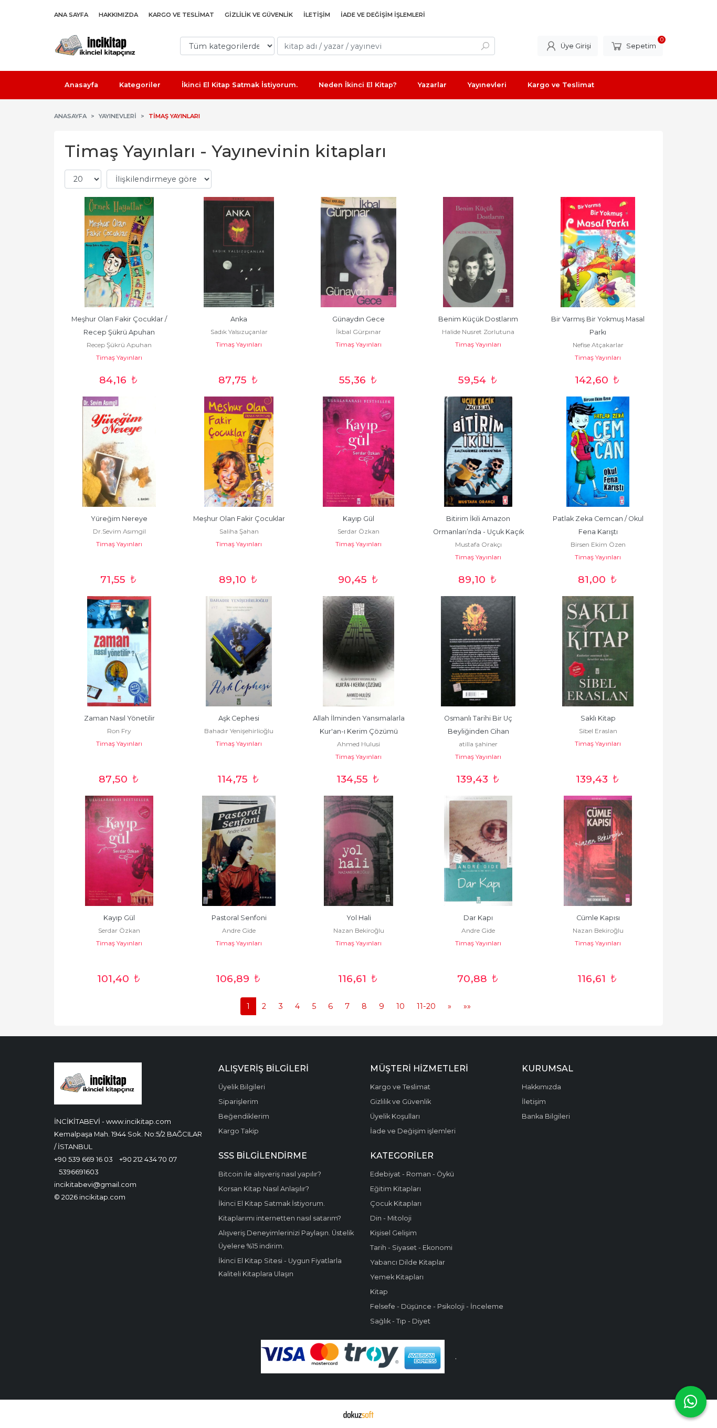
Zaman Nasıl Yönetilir (119, 718)
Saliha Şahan (239, 531)
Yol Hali (358, 918)
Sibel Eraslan (598, 731)
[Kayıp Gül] (358, 452)
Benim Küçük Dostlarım (478, 319)
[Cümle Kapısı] (597, 851)
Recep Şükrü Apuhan (119, 345)
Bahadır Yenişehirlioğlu (238, 731)
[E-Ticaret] (358, 1414)
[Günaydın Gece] (358, 252)
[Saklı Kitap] (597, 651)
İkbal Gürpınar (358, 332)
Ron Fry (119, 731)
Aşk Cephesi (238, 718)
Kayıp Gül (358, 519)
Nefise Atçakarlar (598, 345)
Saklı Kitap (598, 718)
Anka (238, 319)
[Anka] (238, 252)
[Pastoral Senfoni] (238, 851)
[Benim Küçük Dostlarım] (478, 252)
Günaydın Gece (358, 319)
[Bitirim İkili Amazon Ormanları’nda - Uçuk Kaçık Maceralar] (478, 452)
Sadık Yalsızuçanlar (239, 332)
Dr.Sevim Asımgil (119, 531)
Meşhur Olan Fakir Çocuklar (239, 519)
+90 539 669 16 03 (83, 1159)
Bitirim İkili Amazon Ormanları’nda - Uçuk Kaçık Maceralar (479, 532)
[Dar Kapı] (478, 851)
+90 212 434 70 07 (148, 1159)
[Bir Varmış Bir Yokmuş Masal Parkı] (597, 252)
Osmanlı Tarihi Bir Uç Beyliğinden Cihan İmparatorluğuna (479, 731)
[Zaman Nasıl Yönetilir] (119, 651)
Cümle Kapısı (598, 918)
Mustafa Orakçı (478, 544)
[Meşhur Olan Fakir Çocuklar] (238, 452)
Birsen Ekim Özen (598, 544)
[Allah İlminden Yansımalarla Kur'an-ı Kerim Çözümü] (358, 651)
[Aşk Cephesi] (238, 651)
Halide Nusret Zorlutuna (478, 332)
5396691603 (79, 1172)
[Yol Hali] (358, 851)
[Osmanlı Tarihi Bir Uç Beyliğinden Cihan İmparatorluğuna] (478, 651)
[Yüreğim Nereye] (119, 452)
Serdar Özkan (358, 531)
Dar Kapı (478, 918)
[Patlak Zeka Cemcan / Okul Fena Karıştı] (597, 452)
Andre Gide (239, 930)
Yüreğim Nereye (119, 519)
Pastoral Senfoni (239, 918)
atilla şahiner (478, 744)
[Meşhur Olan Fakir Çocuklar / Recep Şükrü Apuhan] (119, 252)
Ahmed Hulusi (358, 744)
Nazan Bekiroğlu (358, 930)
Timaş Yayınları (119, 357)
